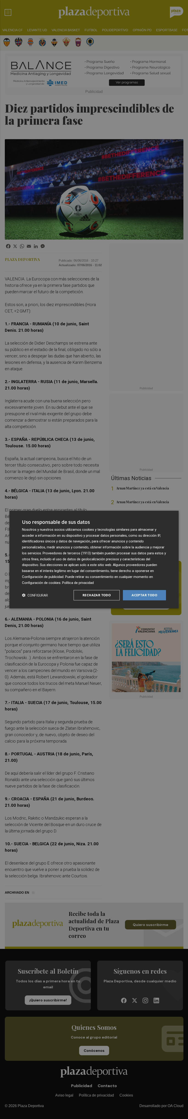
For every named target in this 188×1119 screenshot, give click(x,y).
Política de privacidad (78, 582)
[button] (35, 595)
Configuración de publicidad (43, 577)
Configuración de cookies (41, 582)
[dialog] (94, 559)
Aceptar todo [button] (144, 595)
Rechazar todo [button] (97, 595)
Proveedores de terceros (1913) (67, 553)
